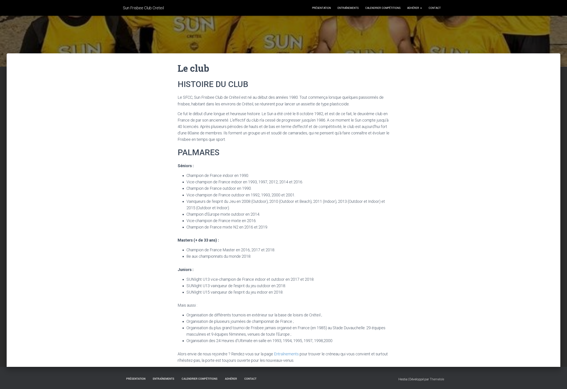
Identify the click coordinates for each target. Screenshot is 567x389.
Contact (435, 8)
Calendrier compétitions (382, 8)
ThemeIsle (437, 379)
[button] (421, 8)
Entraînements (348, 8)
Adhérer (413, 8)
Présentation (321, 8)
